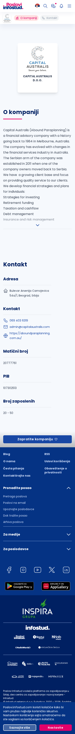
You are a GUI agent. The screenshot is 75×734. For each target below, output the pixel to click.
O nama (9, 461)
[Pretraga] (45, 6)
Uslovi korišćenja (57, 461)
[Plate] (53, 6)
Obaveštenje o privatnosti (55, 470)
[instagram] (23, 570)
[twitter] (52, 570)
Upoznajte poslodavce (18, 509)
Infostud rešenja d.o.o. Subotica (25, 701)
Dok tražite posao (15, 516)
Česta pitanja (13, 468)
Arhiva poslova (13, 522)
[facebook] (9, 570)
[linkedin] (66, 570)
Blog (6, 454)
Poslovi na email (14, 503)
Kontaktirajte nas (16, 476)
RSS (47, 454)
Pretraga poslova (15, 496)
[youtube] (38, 570)
